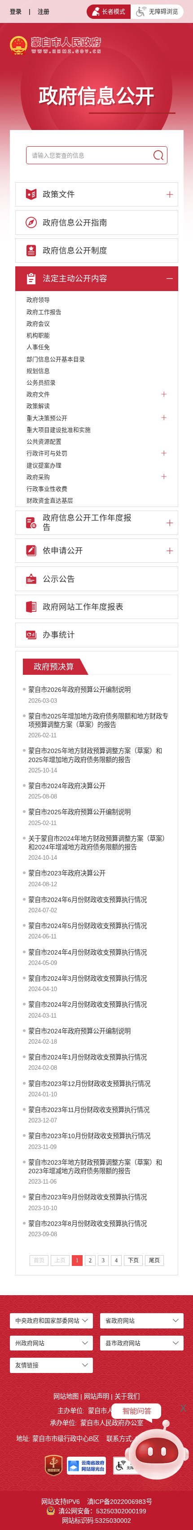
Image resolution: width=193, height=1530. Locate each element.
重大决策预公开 (46, 418)
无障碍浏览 (163, 11)
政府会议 (38, 323)
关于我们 (127, 1396)
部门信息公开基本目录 (55, 359)
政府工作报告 (43, 312)
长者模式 (113, 11)
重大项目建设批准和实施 (58, 429)
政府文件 (38, 394)
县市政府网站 (122, 1343)
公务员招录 (41, 382)
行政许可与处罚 (46, 453)
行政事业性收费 (46, 488)
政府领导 (38, 299)
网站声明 (96, 1396)
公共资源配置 (43, 441)
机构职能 (38, 335)
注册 (43, 11)
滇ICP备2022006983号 (119, 1501)
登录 (16, 11)
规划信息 (38, 371)
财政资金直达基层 (49, 500)
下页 (133, 1260)
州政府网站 (29, 1343)
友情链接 (27, 1365)
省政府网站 (120, 1320)
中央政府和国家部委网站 (47, 1320)
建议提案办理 (43, 465)
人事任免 (38, 347)
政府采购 (38, 477)
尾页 (154, 1260)
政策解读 (38, 406)
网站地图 (66, 1396)
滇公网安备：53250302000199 (102, 1511)
